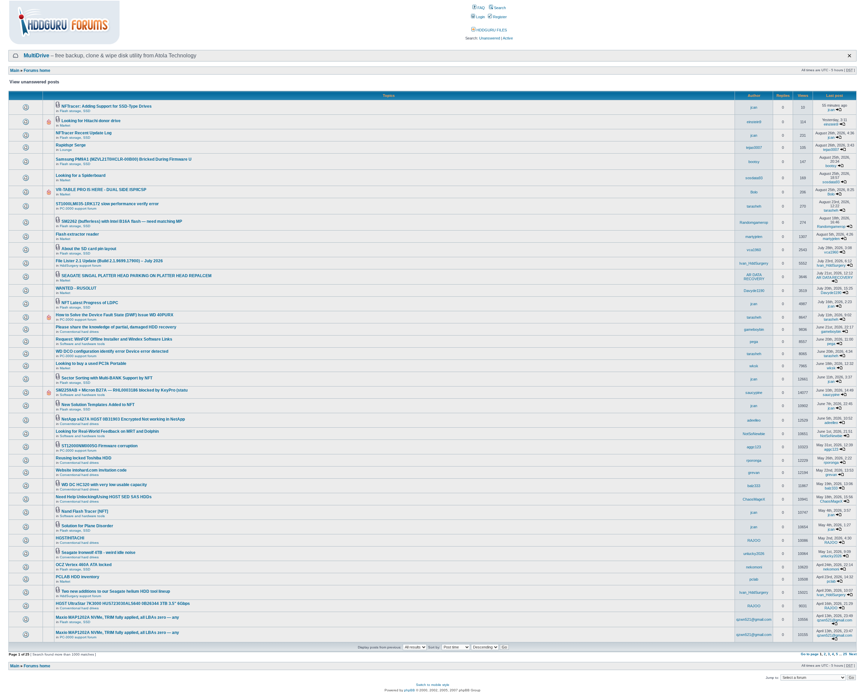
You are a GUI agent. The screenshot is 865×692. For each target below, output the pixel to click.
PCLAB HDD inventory (77, 577)
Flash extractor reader (77, 234)
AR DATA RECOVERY (754, 277)
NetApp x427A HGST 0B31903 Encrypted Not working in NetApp (123, 419)
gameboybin (754, 329)
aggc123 (754, 447)
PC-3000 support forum (78, 208)
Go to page (810, 654)
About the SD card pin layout (88, 248)
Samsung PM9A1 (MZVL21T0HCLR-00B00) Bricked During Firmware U (124, 159)
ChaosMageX (754, 499)
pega (754, 342)
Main (14, 70)
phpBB (409, 690)
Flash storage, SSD (75, 111)
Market (65, 125)
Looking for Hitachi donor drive (91, 120)
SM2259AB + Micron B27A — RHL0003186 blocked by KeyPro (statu (122, 390)
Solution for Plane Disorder (87, 526)
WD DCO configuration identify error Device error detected (112, 351)
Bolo (754, 192)
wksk (753, 366)
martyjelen (753, 237)
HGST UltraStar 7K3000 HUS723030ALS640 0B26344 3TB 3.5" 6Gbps (123, 603)
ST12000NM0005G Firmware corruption (99, 446)
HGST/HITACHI (70, 538)
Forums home (37, 70)
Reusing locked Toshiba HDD (84, 458)
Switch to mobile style (432, 685)
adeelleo (754, 420)
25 (845, 654)
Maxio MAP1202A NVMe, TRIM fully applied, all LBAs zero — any (117, 617)
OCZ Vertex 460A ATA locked (84, 564)
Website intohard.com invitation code (91, 470)
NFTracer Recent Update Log (84, 133)
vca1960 (754, 250)
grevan (754, 473)
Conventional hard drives (79, 332)
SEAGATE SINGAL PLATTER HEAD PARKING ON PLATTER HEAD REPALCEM (136, 275)
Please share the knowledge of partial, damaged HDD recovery (116, 327)
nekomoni (754, 567)
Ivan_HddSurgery (753, 263)
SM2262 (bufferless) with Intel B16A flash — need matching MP (121, 221)
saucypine (753, 393)
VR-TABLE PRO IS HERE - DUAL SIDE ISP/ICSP (101, 189)
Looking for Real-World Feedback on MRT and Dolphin (107, 431)
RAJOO (754, 540)
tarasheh (754, 206)
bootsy (754, 162)
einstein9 (754, 122)
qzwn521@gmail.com (753, 619)
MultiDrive (36, 55)
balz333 (753, 486)
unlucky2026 (753, 554)
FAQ (480, 8)
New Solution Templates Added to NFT (97, 404)
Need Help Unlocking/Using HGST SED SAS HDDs (104, 497)
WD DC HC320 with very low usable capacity (104, 484)
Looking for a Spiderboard (80, 175)
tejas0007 (754, 147)
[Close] (849, 56)
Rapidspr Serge (71, 145)
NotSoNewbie (754, 434)
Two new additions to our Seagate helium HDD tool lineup (115, 591)
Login (480, 17)
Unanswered (489, 38)
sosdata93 (754, 178)
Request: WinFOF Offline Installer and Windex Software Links (114, 339)
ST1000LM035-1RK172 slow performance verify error (107, 204)
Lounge (66, 150)
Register (499, 17)
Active (508, 38)
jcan (753, 107)
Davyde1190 (754, 291)
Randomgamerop (754, 222)
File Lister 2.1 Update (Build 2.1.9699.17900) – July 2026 (109, 261)
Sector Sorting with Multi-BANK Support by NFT (106, 378)
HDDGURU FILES (491, 30)
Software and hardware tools (82, 344)
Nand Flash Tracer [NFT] (84, 511)
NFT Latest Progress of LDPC (89, 302)
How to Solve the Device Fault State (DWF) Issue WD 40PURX (114, 315)
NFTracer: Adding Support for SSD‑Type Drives (106, 106)
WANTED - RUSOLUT (76, 288)
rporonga (753, 460)
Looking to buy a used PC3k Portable (91, 363)
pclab (753, 579)
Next (853, 654)
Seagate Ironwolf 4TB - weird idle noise (98, 552)
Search (499, 8)
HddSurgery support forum (80, 265)
